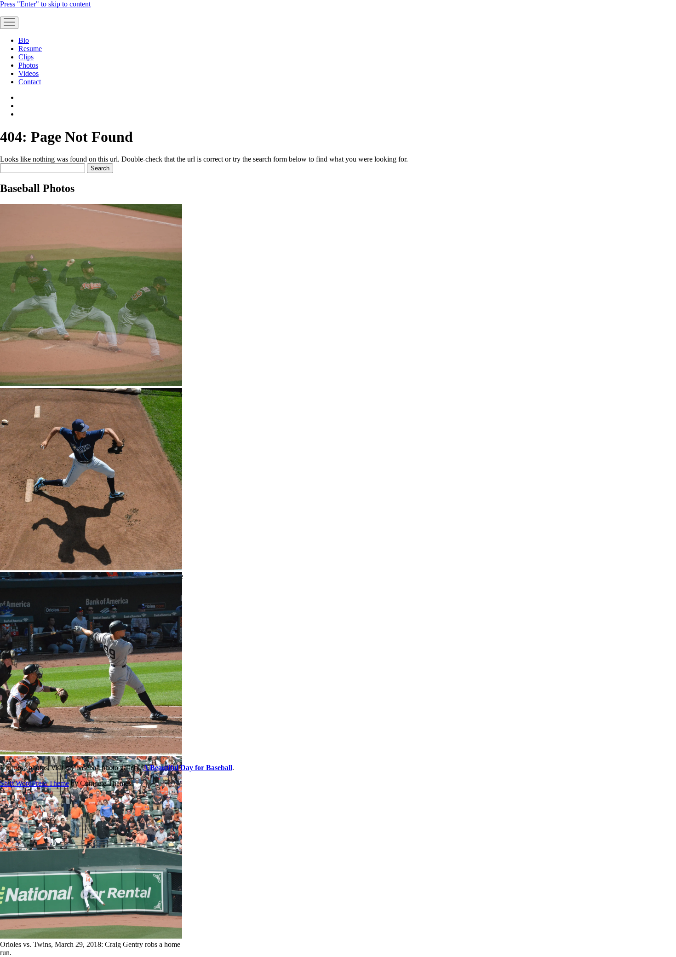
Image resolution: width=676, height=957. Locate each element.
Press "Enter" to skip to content (45, 4)
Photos (28, 65)
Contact (29, 82)
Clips (26, 57)
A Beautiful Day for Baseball (187, 767)
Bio (23, 40)
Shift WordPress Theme (34, 783)
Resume (30, 48)
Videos (28, 73)
